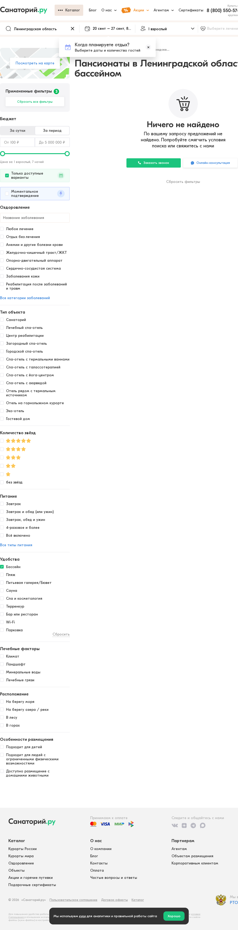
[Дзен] (184, 825)
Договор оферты (114, 900)
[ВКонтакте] (175, 825)
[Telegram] (193, 825)
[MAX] (202, 825)
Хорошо (174, 916)
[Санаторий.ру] (27, 10)
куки (82, 916)
